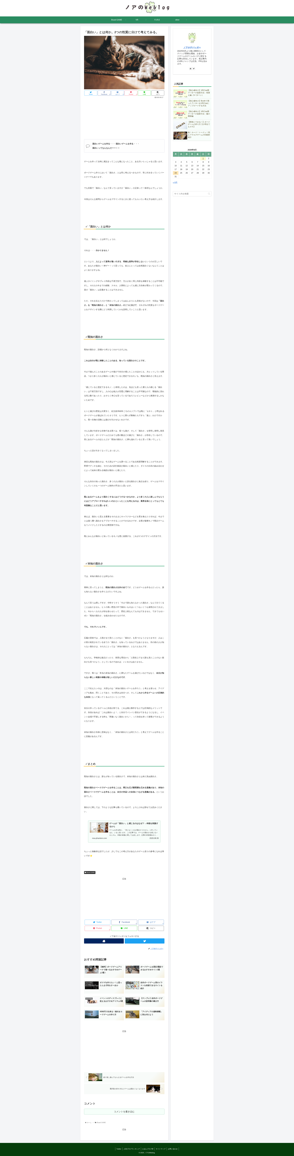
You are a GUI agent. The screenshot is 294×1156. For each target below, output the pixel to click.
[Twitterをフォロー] (144, 941)
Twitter (118, 1149)
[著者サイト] (104, 941)
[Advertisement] (124, 116)
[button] (209, 193)
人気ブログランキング (132, 1149)
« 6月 (175, 182)
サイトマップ (160, 1149)
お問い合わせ (173, 1149)
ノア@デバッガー (192, 47)
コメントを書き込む (124, 1111)
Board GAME (91, 872)
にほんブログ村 (147, 1149)
